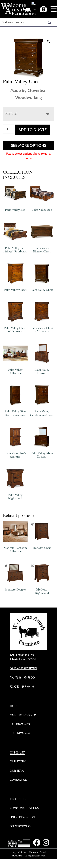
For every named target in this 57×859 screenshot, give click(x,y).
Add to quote (33, 129)
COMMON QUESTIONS (24, 808)
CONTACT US (18, 779)
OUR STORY (17, 761)
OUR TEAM (17, 770)
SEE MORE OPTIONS (28, 145)
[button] (48, 41)
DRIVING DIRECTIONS (23, 668)
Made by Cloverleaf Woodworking (28, 94)
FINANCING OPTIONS (23, 817)
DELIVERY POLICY (21, 826)
